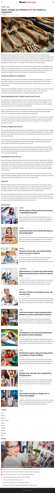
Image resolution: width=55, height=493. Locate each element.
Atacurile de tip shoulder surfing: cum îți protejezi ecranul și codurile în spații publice (21, 471)
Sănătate (3, 430)
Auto (2, 413)
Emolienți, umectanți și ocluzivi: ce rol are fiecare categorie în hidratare (18, 474)
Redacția (5, 14)
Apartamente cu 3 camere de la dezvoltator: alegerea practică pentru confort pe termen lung (36, 273)
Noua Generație (29, 490)
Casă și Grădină (23, 268)
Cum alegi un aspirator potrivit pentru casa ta (13, 479)
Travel (8, 6)
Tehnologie (3, 433)
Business (3, 418)
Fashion (3, 425)
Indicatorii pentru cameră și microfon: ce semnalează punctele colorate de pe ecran (21, 469)
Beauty (2, 415)
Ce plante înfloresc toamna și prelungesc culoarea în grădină (16, 477)
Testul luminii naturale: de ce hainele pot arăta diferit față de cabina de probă (20, 485)
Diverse (3, 423)
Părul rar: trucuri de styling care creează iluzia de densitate (16, 482)
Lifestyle (3, 6)
